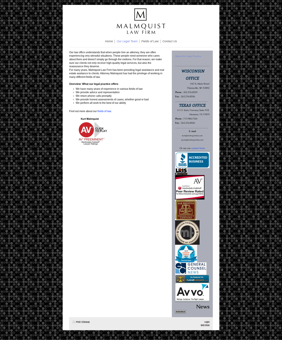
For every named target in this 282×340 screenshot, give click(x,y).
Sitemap (86, 322)
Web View (205, 325)
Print (78, 322)
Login (207, 322)
